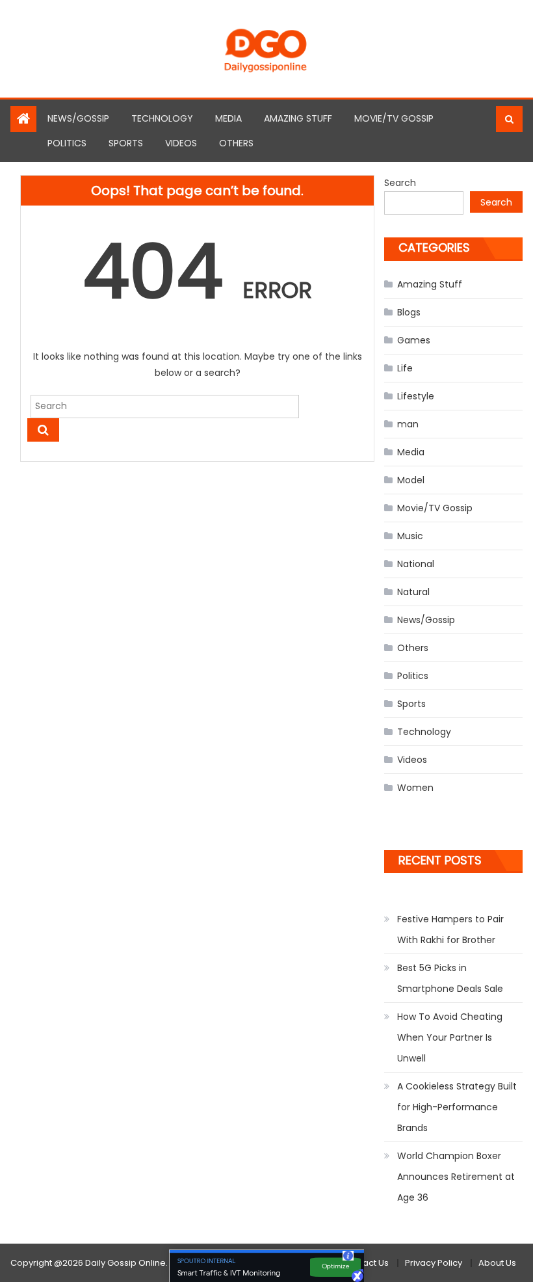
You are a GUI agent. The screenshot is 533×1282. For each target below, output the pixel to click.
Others (236, 143)
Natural (413, 591)
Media (228, 118)
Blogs (409, 312)
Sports (126, 143)
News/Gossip (78, 118)
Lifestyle (415, 396)
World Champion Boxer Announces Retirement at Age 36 (456, 1176)
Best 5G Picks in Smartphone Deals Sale (450, 978)
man (408, 424)
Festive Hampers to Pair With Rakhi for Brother (450, 929)
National (415, 563)
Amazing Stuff (298, 118)
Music (410, 535)
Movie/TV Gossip (394, 118)
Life (405, 368)
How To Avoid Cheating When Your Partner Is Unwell (449, 1037)
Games (413, 340)
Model (410, 480)
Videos (181, 143)
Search (400, 182)
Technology (162, 118)
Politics (66, 143)
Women (415, 787)
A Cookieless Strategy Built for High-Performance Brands (457, 1107)
